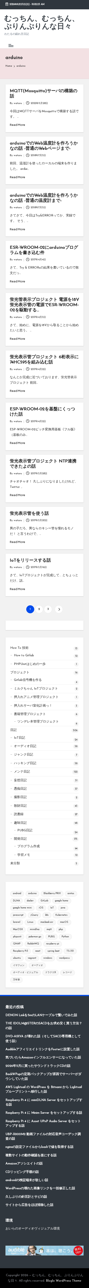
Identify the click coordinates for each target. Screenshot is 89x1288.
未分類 (15, 863)
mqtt (49, 929)
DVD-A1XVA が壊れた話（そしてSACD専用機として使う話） (43, 1038)
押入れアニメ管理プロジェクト (36, 697)
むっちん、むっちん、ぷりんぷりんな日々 (41, 22)
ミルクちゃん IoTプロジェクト (36, 688)
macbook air (46, 922)
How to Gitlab (24, 655)
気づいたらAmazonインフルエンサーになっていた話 (43, 1057)
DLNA (16, 901)
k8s (47, 915)
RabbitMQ (33, 944)
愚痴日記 (20, 788)
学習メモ (23, 855)
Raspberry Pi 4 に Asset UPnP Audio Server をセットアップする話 (43, 1123)
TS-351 (70, 951)
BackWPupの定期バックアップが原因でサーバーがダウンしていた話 (43, 1076)
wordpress (64, 958)
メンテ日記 (22, 771)
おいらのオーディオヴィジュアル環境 (32, 1228)
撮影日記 (20, 797)
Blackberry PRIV (52, 893)
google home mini (22, 908)
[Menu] (10, 45)
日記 (13, 730)
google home (61, 901)
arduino (32, 893)
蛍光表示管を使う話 (29, 514)
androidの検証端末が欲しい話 (26, 1180)
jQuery (34, 915)
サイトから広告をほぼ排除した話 (29, 1205)
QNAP (16, 944)
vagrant (32, 958)
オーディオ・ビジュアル (25, 972)
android (17, 893)
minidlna (34, 929)
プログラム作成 (28, 846)
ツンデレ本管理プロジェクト (38, 721)
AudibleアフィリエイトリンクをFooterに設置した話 (42, 1049)
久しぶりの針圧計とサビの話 (26, 1196)
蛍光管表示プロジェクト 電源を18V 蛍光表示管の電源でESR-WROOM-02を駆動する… (44, 305)
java (63, 908)
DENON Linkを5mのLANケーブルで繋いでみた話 (41, 1015)
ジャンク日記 (23, 754)
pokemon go (35, 937)
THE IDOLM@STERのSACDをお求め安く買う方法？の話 (43, 1025)
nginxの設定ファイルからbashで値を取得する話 (39, 1147)
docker (30, 901)
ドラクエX (50, 972)
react (37, 951)
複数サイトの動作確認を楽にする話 (31, 1155)
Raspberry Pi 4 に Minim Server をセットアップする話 (43, 1112)
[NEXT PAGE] (59, 609)
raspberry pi (52, 944)
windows (47, 958)
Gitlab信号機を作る (28, 680)
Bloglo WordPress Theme (63, 1280)
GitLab (44, 901)
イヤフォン (18, 965)
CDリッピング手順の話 (22, 1172)
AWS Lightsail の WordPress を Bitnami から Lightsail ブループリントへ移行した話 (43, 1089)
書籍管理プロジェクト (30, 714)
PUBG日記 (24, 830)
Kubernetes (61, 915)
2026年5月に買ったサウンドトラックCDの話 (38, 1066)
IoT (52, 908)
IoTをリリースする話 (30, 560)
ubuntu (17, 958)
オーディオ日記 (25, 746)
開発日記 (20, 838)
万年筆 (16, 980)
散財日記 (20, 805)
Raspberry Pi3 (20, 951)
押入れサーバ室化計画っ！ (33, 705)
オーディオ (37, 965)
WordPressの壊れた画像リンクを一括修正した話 (40, 1188)
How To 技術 (19, 648)
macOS (64, 922)
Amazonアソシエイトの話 (24, 1163)
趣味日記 (20, 822)
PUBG (51, 937)
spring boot (53, 951)
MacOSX (18, 929)
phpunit (17, 937)
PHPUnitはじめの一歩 (30, 664)
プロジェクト (19, 672)
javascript (18, 915)
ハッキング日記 (25, 763)
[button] (59, 609)
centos (71, 893)
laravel (16, 922)
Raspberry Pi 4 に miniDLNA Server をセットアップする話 (43, 1102)
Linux (30, 922)
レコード (67, 972)
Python (65, 937)
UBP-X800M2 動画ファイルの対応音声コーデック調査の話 (43, 1136)
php (61, 929)
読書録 (19, 814)
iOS (41, 908)
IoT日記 (19, 737)
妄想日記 (20, 780)
